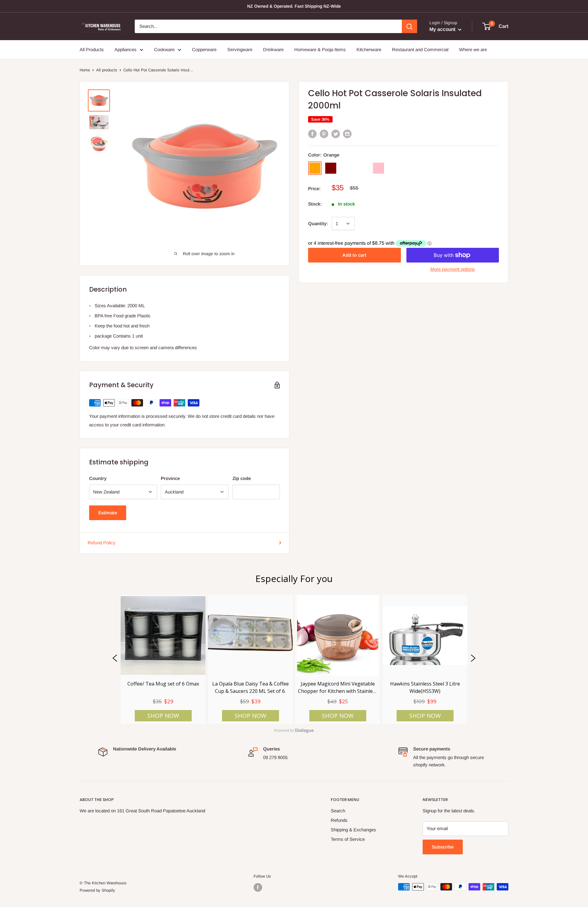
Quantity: (318, 223)
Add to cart (354, 255)
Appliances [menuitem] (126, 49)
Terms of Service (348, 839)
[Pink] (378, 168)
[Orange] (314, 168)
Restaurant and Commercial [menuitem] (420, 49)
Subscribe (443, 846)
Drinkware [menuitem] (273, 49)
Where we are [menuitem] (473, 49)
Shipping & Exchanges (353, 829)
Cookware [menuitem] (164, 49)
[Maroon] (330, 168)
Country (98, 478)
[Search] (409, 26)
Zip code (241, 478)
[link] (163, 659)
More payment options (452, 269)
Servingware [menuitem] (239, 49)
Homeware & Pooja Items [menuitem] (320, 49)
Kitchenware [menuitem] (368, 49)
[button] (114, 659)
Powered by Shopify (97, 890)
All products (106, 70)
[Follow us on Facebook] (258, 887)
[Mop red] (362, 168)
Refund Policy (101, 542)
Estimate (107, 512)
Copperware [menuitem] (204, 49)
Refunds (339, 820)
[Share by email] (347, 133)
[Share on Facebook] (312, 133)
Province (170, 478)
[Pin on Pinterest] (324, 133)
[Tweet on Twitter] (335, 133)
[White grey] (346, 168)
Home (85, 70)
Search (338, 810)
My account (443, 29)
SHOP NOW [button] (163, 716)
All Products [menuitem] (92, 49)
